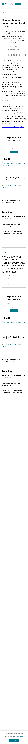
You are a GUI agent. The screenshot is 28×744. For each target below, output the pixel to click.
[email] (19, 55)
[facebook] (8, 55)
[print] (25, 55)
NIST (3, 116)
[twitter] (14, 55)
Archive (4, 12)
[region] (14, 737)
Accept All (14, 740)
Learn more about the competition (13, 127)
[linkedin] (11, 55)
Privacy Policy (19, 736)
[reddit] (17, 55)
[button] (3, 4)
